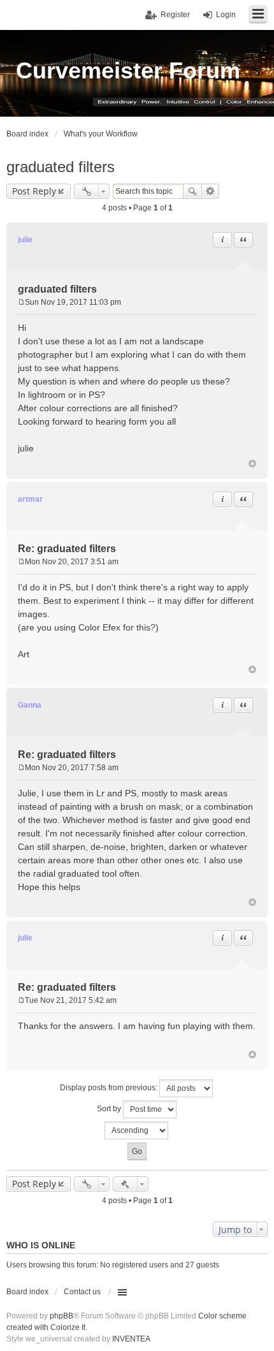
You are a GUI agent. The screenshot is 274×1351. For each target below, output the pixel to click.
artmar (30, 499)
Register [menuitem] (175, 14)
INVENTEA (131, 1338)
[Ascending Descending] (137, 1130)
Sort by (110, 1108)
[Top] (252, 463)
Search (192, 191)
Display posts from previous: (109, 1087)
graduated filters (60, 166)
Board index (27, 1291)
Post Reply (34, 191)
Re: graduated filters (67, 548)
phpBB (61, 1315)
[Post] (21, 302)
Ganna (29, 705)
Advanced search (210, 191)
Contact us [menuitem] (82, 1291)
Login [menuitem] (226, 14)
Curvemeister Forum (128, 70)
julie (25, 239)
